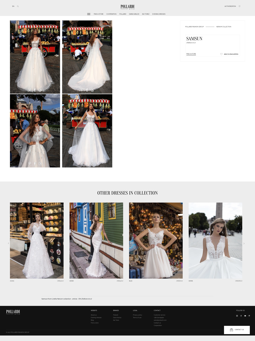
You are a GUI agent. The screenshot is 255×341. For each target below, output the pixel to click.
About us (94, 315)
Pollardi (122, 14)
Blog (92, 320)
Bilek (130, 281)
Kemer (72, 281)
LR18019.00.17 (120, 280)
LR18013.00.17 (60, 280)
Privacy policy (137, 315)
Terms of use (137, 317)
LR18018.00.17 (179, 280)
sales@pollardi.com (160, 320)
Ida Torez (145, 14)
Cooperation (111, 14)
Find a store (98, 14)
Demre (191, 281)
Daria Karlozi (134, 14)
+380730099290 (159, 317)
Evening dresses (158, 14)
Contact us (157, 323)
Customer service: (159, 315)
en (13, 6)
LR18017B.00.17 (238, 280)
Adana (12, 281)
